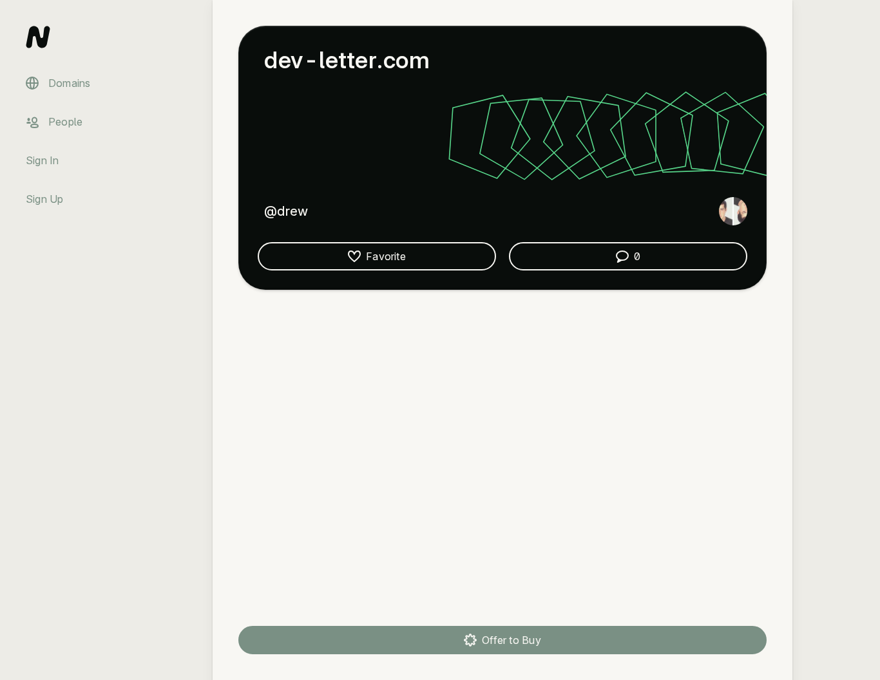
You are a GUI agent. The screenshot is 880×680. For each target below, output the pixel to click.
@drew (286, 211)
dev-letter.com (347, 60)
